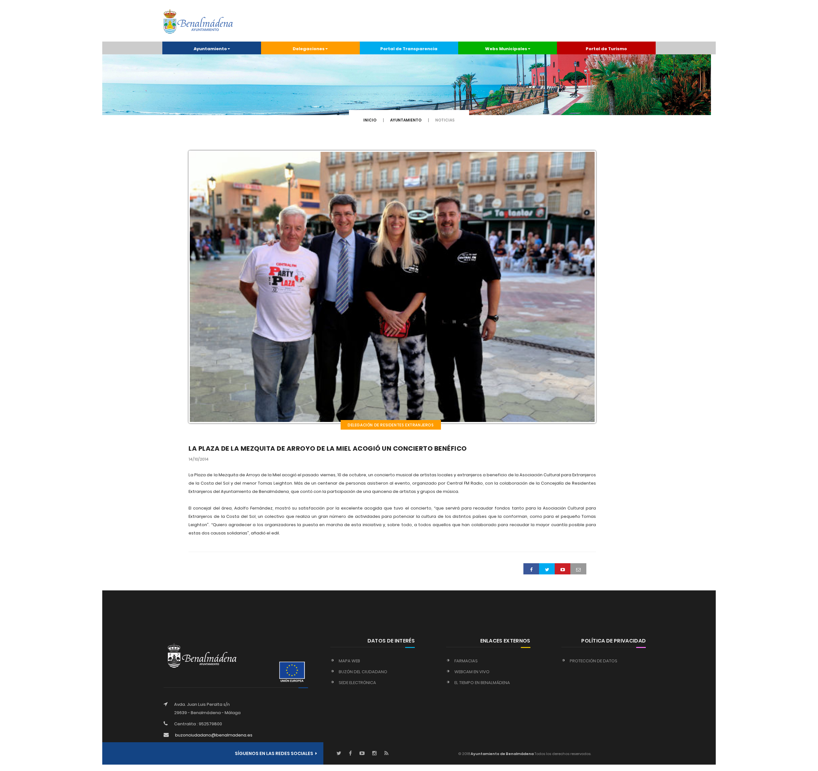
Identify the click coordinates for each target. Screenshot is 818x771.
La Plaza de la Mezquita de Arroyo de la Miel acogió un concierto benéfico (328, 448)
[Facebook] (350, 754)
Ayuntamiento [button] (210, 49)
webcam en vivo (472, 672)
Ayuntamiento (405, 120)
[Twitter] (338, 754)
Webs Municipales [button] (506, 49)
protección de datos (593, 661)
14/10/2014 (199, 459)
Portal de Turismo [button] (606, 49)
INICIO (369, 120)
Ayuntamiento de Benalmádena (502, 753)
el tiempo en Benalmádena (482, 683)
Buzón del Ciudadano (363, 672)
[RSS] (386, 754)
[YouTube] (362, 754)
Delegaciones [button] (309, 49)
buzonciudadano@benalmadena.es (213, 735)
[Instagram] (374, 754)
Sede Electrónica (357, 683)
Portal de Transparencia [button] (408, 49)
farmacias (466, 661)
